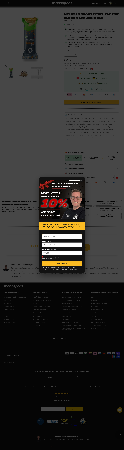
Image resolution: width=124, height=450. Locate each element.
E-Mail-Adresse (47, 241)
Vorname (45, 233)
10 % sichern (62, 263)
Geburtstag (46, 249)
